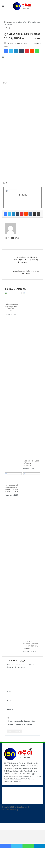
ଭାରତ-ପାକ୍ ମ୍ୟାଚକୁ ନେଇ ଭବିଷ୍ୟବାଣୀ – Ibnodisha (31, 463)
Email (9, 700)
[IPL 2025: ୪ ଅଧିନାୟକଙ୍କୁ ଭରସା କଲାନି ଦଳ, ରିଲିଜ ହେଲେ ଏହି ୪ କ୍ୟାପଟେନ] (31, 555)
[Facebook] (5, 214)
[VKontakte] (30, 214)
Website (10, 709)
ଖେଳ (10, 22)
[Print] (38, 214)
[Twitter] (9, 214)
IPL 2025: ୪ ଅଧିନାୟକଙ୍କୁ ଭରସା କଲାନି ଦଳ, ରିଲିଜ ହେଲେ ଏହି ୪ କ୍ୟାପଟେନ (31, 645)
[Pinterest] (21, 214)
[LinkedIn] (13, 214)
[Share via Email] (34, 214)
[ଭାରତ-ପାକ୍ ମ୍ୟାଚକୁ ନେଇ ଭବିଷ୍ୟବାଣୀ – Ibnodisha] (31, 374)
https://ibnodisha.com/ (9, 810)
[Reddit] (26, 214)
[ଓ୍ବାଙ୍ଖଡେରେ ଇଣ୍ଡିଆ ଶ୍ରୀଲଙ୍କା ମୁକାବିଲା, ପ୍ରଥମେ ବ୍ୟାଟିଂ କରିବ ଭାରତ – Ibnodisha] (13, 477)
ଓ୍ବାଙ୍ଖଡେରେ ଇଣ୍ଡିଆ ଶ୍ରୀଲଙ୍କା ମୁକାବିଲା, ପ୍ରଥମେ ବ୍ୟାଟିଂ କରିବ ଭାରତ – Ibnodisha (12, 488)
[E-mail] (7, 206)
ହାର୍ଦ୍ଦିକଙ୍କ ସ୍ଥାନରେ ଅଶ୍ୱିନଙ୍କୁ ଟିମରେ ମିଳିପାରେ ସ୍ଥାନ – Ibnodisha (11, 307)
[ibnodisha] (22, 6)
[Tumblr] (17, 214)
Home (6, 22)
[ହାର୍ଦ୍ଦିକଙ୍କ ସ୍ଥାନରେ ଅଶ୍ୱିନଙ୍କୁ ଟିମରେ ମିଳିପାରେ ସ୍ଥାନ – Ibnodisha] (13, 296)
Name (9, 691)
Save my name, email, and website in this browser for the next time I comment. (21, 722)
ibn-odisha (10, 43)
